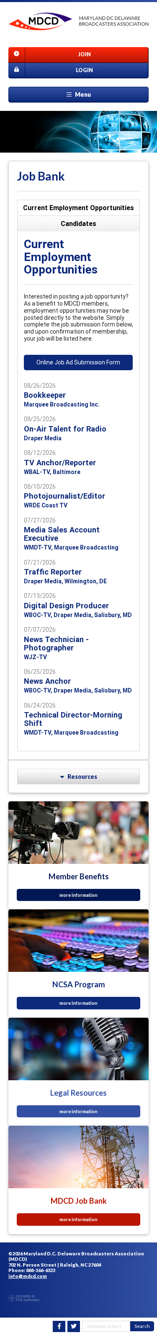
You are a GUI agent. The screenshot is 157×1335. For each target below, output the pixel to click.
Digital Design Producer (66, 605)
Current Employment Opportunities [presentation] (78, 207)
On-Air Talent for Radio (65, 429)
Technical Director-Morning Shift (73, 719)
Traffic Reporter (53, 572)
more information (78, 895)
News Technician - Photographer (56, 643)
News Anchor (47, 681)
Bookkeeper (45, 395)
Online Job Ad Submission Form (78, 362)
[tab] (78, 208)
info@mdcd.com (27, 1276)
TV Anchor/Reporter (60, 462)
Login (84, 70)
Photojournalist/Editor (64, 496)
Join (84, 54)
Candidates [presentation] (78, 223)
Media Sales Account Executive (62, 534)
